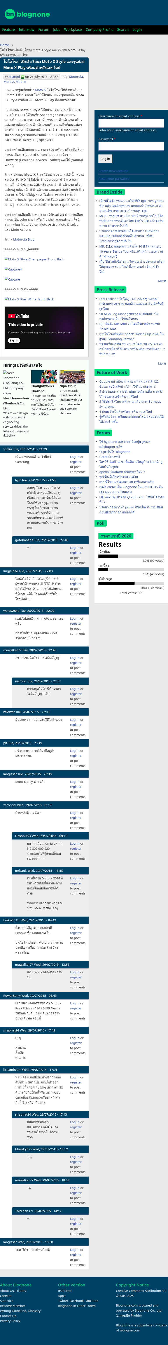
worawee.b (11, 610)
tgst (18, 480)
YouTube (92, 1301)
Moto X (9, 82)
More (162, 281)
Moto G (40, 90)
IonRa (7, 449)
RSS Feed (64, 1291)
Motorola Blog (24, 239)
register (76, 462)
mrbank (21, 870)
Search (123, 29)
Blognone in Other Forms (77, 1306)
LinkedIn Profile (129, 1315)
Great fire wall (109, 457)
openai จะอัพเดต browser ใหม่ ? (122, 472)
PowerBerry (12, 995)
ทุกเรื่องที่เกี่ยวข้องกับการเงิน (118, 477)
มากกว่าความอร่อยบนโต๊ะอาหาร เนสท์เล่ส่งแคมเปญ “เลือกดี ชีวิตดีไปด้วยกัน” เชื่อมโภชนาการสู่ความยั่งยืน (129, 236)
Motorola (76, 77)
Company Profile (99, 29)
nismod (14, 77)
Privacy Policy (10, 1321)
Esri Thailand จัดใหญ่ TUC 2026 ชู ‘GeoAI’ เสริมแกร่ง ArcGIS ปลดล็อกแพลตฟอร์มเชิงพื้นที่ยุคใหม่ (131, 304)
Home (4, 45)
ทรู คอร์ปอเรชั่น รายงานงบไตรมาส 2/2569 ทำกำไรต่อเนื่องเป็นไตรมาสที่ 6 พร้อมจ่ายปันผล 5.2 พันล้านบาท (132, 349)
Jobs (56, 29)
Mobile (21, 82)
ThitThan (21, 1211)
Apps (61, 1296)
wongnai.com (130, 1330)
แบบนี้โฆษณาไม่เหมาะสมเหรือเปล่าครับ (126, 482)
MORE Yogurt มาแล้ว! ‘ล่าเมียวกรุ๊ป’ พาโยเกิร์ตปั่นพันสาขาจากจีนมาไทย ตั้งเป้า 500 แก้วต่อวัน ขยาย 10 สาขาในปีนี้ (131, 221)
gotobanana (24, 540)
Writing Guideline (13, 1311)
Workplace (73, 29)
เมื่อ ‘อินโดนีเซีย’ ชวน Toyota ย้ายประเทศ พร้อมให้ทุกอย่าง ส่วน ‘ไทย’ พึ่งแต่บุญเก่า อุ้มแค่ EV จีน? (131, 266)
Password (105, 139)
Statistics (6, 1301)
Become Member (12, 1306)
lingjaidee (10, 571)
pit (5, 743)
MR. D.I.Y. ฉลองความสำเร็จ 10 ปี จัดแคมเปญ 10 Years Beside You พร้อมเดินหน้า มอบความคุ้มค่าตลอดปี (131, 251)
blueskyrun (23, 1149)
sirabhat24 (11, 1030)
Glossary (34, 1311)
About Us (7, 1291)
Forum (43, 29)
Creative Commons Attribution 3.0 (141, 1291)
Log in (74, 457)
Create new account (113, 171)
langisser (10, 774)
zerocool (9, 805)
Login (137, 29)
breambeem (12, 1070)
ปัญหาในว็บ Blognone (114, 452)
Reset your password (114, 179)
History (21, 1291)
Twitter (63, 1301)
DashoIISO (23, 836)
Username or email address (119, 116)
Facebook (77, 1301)
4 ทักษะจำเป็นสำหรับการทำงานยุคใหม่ (125, 411)
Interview (26, 29)
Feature (8, 29)
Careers (5, 1296)
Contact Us (8, 1316)
